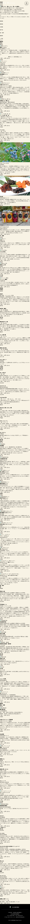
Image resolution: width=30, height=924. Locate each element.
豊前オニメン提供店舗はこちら (15, 56)
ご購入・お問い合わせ (5, 58)
